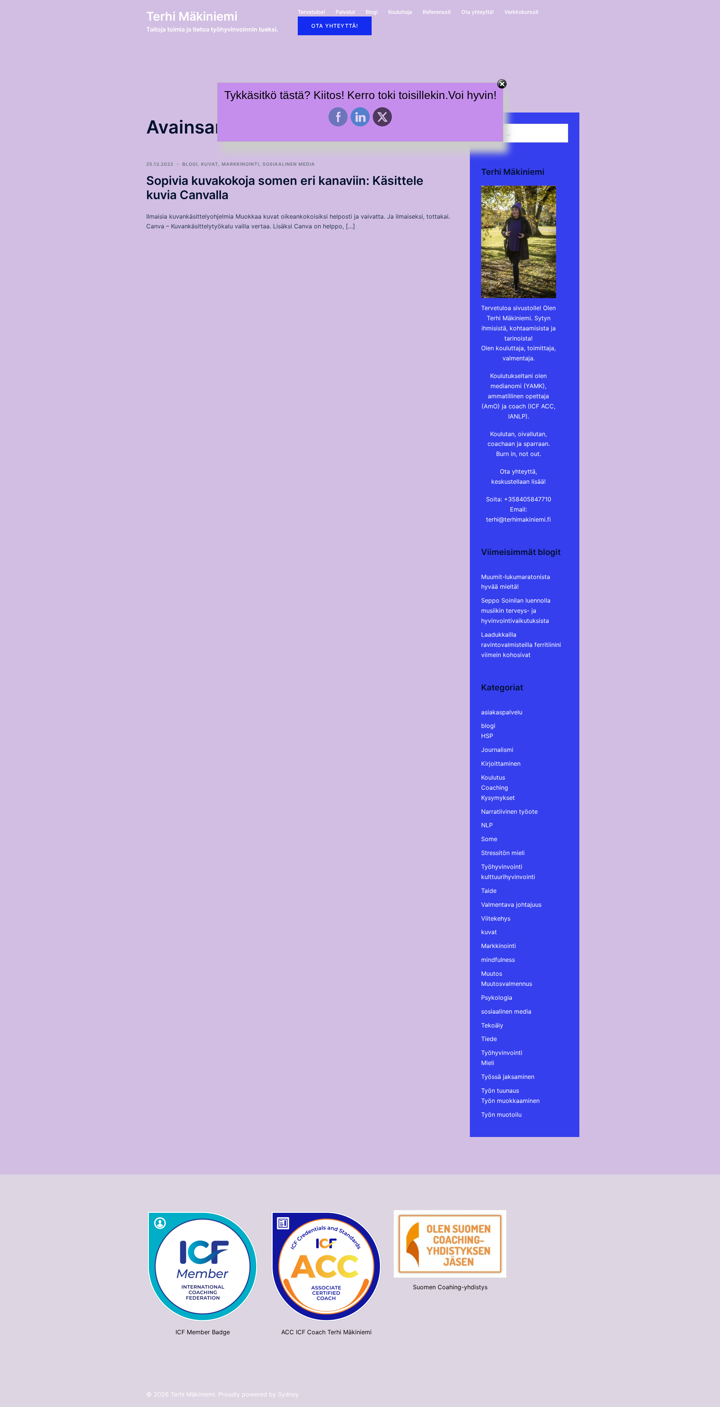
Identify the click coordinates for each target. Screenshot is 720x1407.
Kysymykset (498, 797)
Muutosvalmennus (506, 983)
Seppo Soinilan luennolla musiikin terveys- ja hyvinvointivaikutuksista (515, 610)
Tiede (489, 1038)
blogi (190, 164)
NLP (487, 825)
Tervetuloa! (311, 12)
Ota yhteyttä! (477, 12)
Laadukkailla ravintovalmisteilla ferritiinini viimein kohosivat (521, 644)
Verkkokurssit (521, 12)
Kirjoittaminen (500, 763)
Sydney (288, 1394)
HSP (487, 736)
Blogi (372, 12)
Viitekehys (495, 918)
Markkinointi (240, 164)
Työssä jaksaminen (507, 1076)
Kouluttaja (400, 12)
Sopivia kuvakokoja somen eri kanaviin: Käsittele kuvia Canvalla (284, 187)
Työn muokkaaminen (510, 1100)
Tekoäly (492, 1025)
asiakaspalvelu (501, 712)
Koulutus (493, 777)
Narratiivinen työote (509, 811)
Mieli (487, 1062)
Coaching (494, 787)
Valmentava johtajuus (511, 904)
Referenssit (437, 12)
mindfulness (498, 959)
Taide (488, 890)
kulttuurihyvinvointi (508, 876)
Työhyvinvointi (501, 866)
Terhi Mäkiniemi (191, 16)
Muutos (491, 973)
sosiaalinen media (288, 164)
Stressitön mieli (503, 852)
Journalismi (497, 749)
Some (489, 839)
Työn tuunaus (500, 1090)
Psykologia (496, 997)
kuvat (209, 164)
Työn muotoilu (501, 1114)
